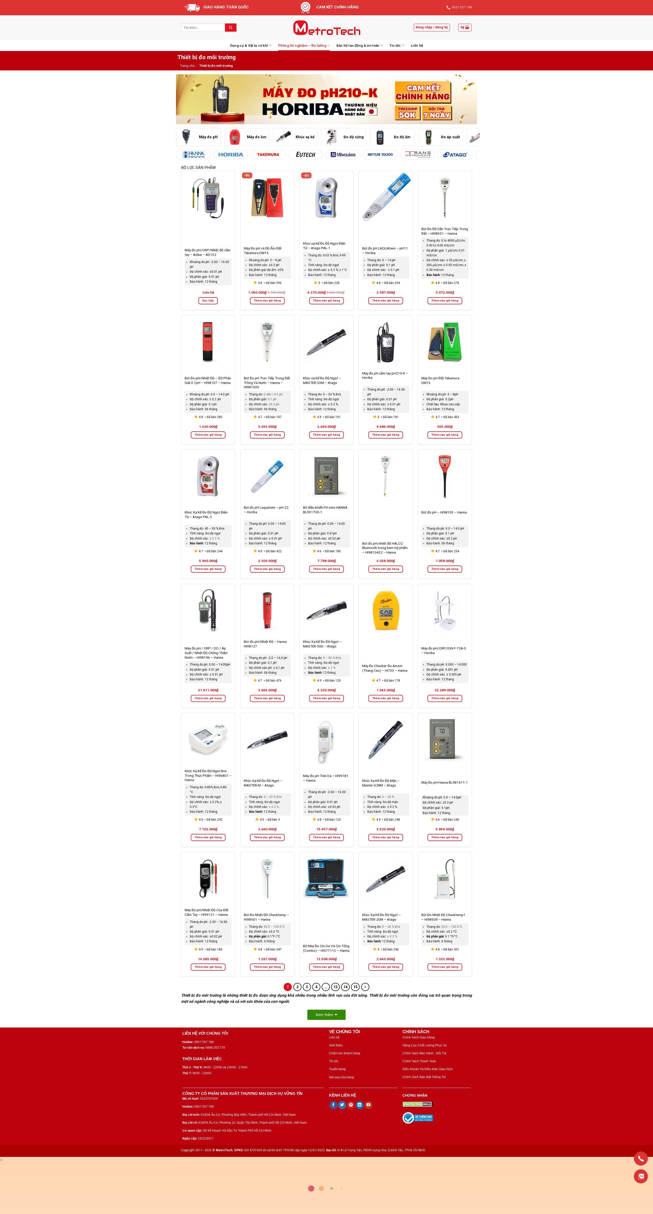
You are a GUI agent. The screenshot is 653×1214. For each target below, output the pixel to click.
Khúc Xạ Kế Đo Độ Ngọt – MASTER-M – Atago (263, 783)
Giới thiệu (336, 1045)
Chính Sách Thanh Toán (419, 1061)
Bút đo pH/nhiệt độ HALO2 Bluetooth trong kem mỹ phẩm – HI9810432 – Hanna (385, 548)
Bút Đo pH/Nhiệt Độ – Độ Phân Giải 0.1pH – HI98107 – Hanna (208, 380)
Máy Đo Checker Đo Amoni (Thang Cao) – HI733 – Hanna (384, 668)
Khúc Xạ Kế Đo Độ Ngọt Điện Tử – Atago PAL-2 (206, 514)
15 (355, 987)
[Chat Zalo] (641, 1176)
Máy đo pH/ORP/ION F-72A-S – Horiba (443, 650)
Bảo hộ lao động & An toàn (358, 45)
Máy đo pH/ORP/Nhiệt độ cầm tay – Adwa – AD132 (208, 252)
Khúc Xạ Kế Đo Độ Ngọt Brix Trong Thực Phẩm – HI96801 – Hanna (208, 775)
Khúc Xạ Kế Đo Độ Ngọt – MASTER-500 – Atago (322, 644)
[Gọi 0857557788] (641, 1159)
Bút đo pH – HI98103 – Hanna (444, 512)
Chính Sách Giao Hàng (419, 1037)
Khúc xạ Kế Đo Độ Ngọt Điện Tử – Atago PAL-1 (324, 245)
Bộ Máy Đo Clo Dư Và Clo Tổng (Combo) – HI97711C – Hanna (326, 948)
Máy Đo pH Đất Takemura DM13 (440, 380)
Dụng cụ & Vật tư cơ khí (249, 45)
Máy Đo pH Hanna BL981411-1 (444, 782)
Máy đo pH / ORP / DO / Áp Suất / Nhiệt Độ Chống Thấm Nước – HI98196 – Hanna (206, 652)
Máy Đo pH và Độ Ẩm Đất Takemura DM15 (263, 250)
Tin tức (395, 45)
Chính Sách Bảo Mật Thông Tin (424, 1077)
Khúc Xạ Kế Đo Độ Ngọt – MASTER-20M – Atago (381, 917)
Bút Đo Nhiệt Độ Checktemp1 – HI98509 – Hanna (443, 917)
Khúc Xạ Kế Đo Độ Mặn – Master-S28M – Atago (380, 783)
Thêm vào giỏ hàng (267, 300)
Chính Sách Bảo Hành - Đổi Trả (424, 1053)
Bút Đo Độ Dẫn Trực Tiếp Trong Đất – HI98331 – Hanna (444, 231)
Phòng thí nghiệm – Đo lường (302, 45)
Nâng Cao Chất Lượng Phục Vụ (425, 1045)
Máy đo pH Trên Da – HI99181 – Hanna (325, 778)
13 (335, 987)
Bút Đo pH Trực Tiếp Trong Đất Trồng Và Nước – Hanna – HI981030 (267, 382)
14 (345, 987)
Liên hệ (417, 45)
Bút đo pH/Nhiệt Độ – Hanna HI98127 (265, 644)
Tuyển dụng (337, 1069)
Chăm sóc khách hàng (344, 1053)
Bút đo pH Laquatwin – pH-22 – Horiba (266, 509)
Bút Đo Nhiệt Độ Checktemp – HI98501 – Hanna (266, 917)
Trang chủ (187, 66)
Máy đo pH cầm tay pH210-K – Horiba (385, 375)
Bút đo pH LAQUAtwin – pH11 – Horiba (385, 250)
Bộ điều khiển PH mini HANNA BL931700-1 (325, 509)
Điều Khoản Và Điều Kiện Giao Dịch (428, 1069)
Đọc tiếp (208, 300)
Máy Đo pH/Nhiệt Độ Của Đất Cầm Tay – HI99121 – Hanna (207, 912)
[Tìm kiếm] (230, 27)
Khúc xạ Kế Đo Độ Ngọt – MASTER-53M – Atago (322, 380)
